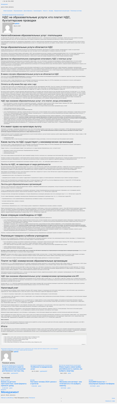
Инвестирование (7, 10)
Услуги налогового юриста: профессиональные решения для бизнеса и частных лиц (13, 369)
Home (113, 398)
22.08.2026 (5, 388)
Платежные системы (76, 10)
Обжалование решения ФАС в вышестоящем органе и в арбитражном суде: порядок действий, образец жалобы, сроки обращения (29, 348)
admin (17, 24)
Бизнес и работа (5, 380)
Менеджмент (4, 4)
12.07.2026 (93, 386)
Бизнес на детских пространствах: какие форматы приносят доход (14, 384)
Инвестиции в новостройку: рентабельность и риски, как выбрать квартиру (70, 369)
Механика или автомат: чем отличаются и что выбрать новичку (71, 384)
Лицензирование (18, 10)
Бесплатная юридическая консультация (13, 14)
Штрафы (51, 10)
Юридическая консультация (61, 10)
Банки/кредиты (38, 10)
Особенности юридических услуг (41, 368)
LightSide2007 (14, 373)
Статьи (61, 380)
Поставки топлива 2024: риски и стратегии (43, 383)
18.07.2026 (64, 388)
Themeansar (32, 397)
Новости (45, 10)
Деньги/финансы (28, 10)
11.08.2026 (34, 386)
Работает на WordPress (7, 397)
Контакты (3, 389)
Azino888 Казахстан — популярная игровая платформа (101, 383)
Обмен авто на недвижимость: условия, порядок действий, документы (17, 350)
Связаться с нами (110, 401)
